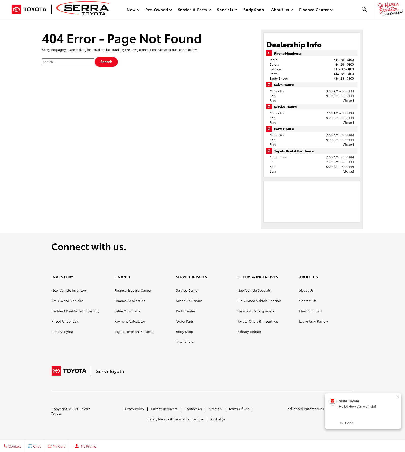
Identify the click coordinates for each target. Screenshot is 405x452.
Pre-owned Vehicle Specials (259, 300)
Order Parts (185, 321)
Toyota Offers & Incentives (257, 321)
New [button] (132, 10)
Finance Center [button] (314, 10)
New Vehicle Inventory (69, 290)
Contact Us (307, 300)
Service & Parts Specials (255, 311)
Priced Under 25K (65, 321)
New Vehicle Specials (254, 290)
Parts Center (185, 311)
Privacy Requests (164, 408)
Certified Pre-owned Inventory (75, 311)
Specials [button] (225, 10)
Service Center (187, 290)
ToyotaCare (185, 341)
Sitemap (215, 408)
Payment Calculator (129, 321)
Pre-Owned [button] (156, 10)
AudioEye (217, 419)
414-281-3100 (344, 59)
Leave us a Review (313, 321)
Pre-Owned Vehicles (67, 300)
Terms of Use (239, 408)
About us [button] (280, 10)
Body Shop (253, 9)
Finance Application (130, 300)
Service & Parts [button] (192, 10)
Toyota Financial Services (133, 331)
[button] (364, 9)
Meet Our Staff (310, 311)
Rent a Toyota (62, 331)
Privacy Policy (133, 408)
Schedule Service (189, 300)
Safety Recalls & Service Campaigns (175, 419)
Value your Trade (127, 311)
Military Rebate (249, 331)
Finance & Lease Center (132, 290)
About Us (306, 290)
